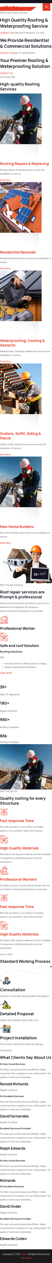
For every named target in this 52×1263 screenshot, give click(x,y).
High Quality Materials (19, 848)
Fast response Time (17, 820)
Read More (5, 180)
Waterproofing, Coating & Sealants (22, 343)
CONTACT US (6, 33)
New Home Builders (17, 526)
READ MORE (6, 673)
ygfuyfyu (10, 7)
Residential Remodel (18, 252)
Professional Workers (18, 879)
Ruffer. (24, 1254)
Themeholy (26, 1258)
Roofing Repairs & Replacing (24, 163)
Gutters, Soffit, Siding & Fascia (20, 436)
